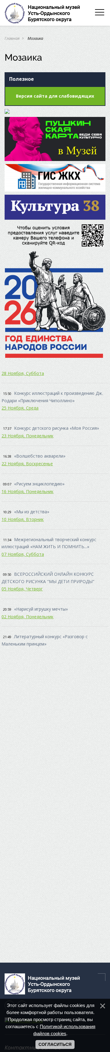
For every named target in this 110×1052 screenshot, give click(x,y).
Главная (12, 38)
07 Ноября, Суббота (23, 554)
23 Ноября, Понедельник (27, 436)
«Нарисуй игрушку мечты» (41, 609)
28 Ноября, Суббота (23, 373)
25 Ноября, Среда (20, 408)
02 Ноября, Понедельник (27, 617)
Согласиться (55, 1044)
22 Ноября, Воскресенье (27, 463)
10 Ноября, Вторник (23, 519)
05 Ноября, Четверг (22, 589)
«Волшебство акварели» (39, 456)
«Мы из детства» (31, 512)
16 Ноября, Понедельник (27, 491)
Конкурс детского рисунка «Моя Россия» (56, 428)
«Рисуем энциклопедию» (39, 484)
